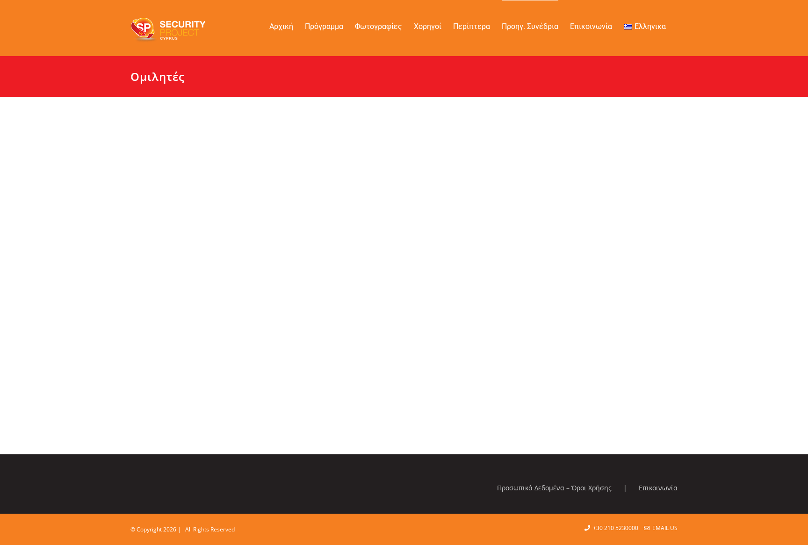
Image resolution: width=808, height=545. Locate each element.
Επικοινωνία (658, 487)
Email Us (663, 528)
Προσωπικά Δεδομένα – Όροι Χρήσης (554, 487)
